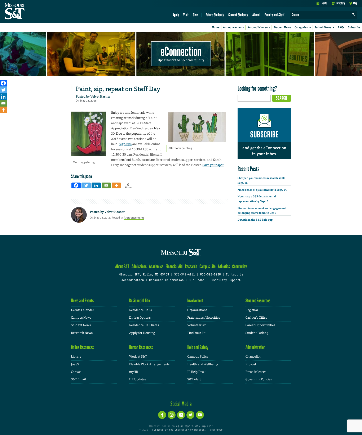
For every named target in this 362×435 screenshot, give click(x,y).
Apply (175, 14)
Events (324, 3)
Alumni (256, 14)
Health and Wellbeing (202, 364)
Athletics (224, 266)
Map (355, 3)
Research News (82, 333)
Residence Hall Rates (144, 325)
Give (195, 14)
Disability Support (225, 280)
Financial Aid (174, 266)
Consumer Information (166, 280)
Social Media (180, 404)
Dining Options (140, 318)
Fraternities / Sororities (203, 318)
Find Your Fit (196, 333)
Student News (282, 27)
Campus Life (207, 266)
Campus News (81, 318)
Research (191, 266)
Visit (186, 14)
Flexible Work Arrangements (149, 364)
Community (239, 266)
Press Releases (256, 372)
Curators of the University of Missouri (179, 430)
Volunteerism (197, 325)
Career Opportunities (260, 325)
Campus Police (197, 357)
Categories (301, 27)
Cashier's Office (256, 318)
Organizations (197, 310)
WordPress (216, 430)
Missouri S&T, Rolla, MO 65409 (144, 274)
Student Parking (257, 333)
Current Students (238, 14)
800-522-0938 (210, 274)
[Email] (3, 103)
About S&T (122, 266)
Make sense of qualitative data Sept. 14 (262, 190)
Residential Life (139, 300)
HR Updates (137, 379)
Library (76, 357)
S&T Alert (194, 379)
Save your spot (213, 165)
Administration (255, 347)
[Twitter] (3, 89)
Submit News (322, 27)
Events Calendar (82, 310)
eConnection (181, 51)
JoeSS (75, 364)
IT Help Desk (196, 372)
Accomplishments (258, 27)
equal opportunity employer (194, 426)
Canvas (76, 372)
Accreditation (132, 280)
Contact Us (234, 274)
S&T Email (78, 379)
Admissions (139, 266)
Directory (340, 3)
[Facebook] (3, 83)
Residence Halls (140, 310)
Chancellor (253, 357)
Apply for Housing (142, 333)
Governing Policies (259, 379)
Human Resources (141, 347)
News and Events (82, 300)
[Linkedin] (3, 96)
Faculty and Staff (274, 14)
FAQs (341, 27)
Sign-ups (125, 144)
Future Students (215, 14)
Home (216, 27)
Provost (251, 364)
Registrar (252, 310)
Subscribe (354, 27)
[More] (3, 110)
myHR (133, 372)
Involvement (195, 300)
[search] (353, 15)
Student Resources (258, 300)
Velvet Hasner (100, 96)
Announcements (233, 27)
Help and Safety (197, 347)
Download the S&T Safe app (255, 220)
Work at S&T (138, 357)
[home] (28, 12)
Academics (156, 266)
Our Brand (196, 280)
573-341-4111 (184, 274)
